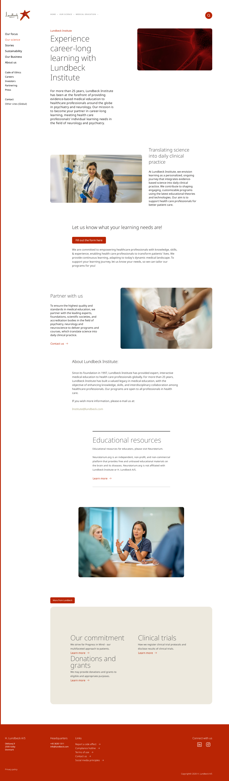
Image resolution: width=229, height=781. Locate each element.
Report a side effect (85, 744)
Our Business (13, 57)
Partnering (11, 85)
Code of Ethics (13, 72)
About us (10, 62)
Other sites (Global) (16, 103)
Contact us (81, 756)
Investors (10, 81)
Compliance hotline (85, 748)
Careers (9, 76)
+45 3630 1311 (57, 743)
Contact (9, 99)
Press (8, 89)
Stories (9, 45)
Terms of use (82, 752)
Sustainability (13, 51)
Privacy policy (11, 769)
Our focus (11, 34)
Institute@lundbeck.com (87, 409)
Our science (12, 39)
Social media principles (87, 760)
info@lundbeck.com (59, 746)
